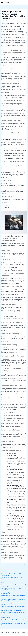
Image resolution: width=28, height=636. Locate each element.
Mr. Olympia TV (7, 2)
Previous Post (4, 564)
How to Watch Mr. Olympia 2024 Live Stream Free (12, 610)
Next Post (24, 564)
